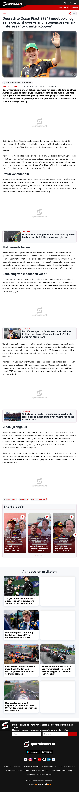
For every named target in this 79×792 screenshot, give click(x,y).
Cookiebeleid (24, 770)
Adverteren (37, 766)
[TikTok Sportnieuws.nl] (44, 760)
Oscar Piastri (11, 499)
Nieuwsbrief (48, 766)
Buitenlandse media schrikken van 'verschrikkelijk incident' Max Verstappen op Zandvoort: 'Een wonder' (57, 670)
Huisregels (31, 774)
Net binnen (64, 8)
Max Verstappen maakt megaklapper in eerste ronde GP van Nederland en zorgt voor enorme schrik (21, 707)
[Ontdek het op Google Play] (33, 752)
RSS (57, 766)
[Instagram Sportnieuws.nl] (30, 760)
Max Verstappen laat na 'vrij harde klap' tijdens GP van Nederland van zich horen (19, 635)
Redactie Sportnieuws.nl (11, 86)
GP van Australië (40, 499)
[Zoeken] (70, 2)
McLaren (24, 499)
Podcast (74, 8)
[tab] (35, 555)
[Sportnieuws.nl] (12, 4)
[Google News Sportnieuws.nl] (53, 760)
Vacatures (26, 766)
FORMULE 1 (5, 13)
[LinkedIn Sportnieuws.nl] (49, 760)
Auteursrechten (67, 766)
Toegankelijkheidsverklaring (61, 770)
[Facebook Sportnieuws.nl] (25, 760)
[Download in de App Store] (47, 752)
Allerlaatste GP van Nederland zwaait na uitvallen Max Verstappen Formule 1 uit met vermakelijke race (20, 670)
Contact (7, 766)
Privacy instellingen (44, 774)
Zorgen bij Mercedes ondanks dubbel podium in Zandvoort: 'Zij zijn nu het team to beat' (20, 601)
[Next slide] (75, 535)
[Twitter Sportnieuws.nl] (35, 760)
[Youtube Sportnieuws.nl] (39, 760)
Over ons (16, 766)
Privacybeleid (11, 770)
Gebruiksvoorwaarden (39, 770)
